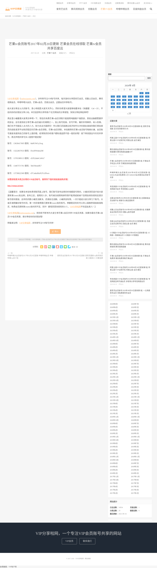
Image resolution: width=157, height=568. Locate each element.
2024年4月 (114, 350)
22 (141, 103)
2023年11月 (135, 357)
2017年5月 (135, 486)
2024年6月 (114, 347)
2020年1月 (135, 433)
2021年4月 (114, 410)
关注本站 (147, 3)
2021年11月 (135, 397)
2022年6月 (114, 387)
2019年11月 (135, 437)
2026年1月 (135, 314)
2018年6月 (114, 467)
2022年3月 (135, 390)
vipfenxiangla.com (28, 99)
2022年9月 (135, 380)
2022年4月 (114, 390)
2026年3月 (135, 311)
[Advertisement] (78, 29)
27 (130, 107)
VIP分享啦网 (13, 9)
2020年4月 (114, 430)
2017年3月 (135, 490)
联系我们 (87, 541)
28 (136, 107)
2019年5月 (135, 447)
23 (147, 103)
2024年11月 (135, 337)
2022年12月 (114, 377)
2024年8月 (114, 344)
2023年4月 (114, 370)
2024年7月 (135, 344)
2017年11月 (135, 477)
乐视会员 (108, 3)
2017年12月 (114, 477)
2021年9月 (135, 400)
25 (118, 107)
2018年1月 (135, 473)
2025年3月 (135, 331)
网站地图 (88, 559)
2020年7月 (135, 423)
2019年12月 (114, 437)
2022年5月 (135, 387)
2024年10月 (114, 340)
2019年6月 (114, 447)
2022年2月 (114, 394)
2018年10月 (114, 460)
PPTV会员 (83, 3)
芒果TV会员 (106, 9)
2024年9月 (135, 340)
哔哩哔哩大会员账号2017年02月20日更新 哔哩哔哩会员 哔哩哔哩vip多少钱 (30, 257)
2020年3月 (135, 430)
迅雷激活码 (119, 3)
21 (136, 103)
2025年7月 (135, 324)
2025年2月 (114, 334)
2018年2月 (114, 473)
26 (124, 107)
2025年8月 (114, 324)
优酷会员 (92, 9)
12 (124, 100)
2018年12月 (114, 457)
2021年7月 (135, 404)
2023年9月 (135, 360)
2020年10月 (114, 420)
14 (136, 100)
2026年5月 (135, 307)
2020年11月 (135, 417)
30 (147, 107)
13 (130, 100)
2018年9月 (135, 460)
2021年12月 (114, 397)
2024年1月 (135, 354)
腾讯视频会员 (77, 9)
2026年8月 (114, 304)
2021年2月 (114, 413)
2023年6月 (114, 367)
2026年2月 (114, 314)
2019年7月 (135, 443)
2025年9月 (135, 321)
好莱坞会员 (71, 3)
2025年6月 (114, 327)
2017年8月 (114, 483)
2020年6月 (114, 427)
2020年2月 (114, 433)
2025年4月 (114, 331)
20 (130, 103)
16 (147, 100)
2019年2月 (114, 453)
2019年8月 (114, 443)
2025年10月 (114, 321)
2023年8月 (114, 364)
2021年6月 (114, 407)
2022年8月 (114, 384)
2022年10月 (114, 380)
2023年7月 (135, 364)
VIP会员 (69, 541)
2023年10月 (114, 360)
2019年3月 (135, 450)
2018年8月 (114, 463)
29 (141, 107)
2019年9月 (135, 440)
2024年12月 (114, 337)
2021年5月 (135, 407)
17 (113, 103)
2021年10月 (114, 400)
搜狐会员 (59, 3)
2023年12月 (114, 357)
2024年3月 (135, 350)
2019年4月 (114, 450)
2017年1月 (135, 493)
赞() (56, 231)
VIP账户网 (13, 567)
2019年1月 (135, 453)
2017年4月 (114, 490)
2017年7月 (135, 483)
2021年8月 (114, 404)
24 (113, 107)
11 (118, 100)
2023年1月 (135, 374)
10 (113, 100)
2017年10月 (114, 480)
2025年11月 (135, 317)
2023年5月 (135, 367)
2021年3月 (135, 410)
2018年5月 (135, 467)
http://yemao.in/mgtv (15, 186)
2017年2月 (114, 493)
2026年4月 (114, 311)
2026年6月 (114, 307)
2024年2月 (114, 354)
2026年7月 (135, 304)
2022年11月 (135, 377)
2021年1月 (135, 413)
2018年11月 (135, 457)
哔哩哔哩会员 (122, 9)
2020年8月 (114, 423)
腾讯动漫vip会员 (133, 3)
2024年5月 (135, 347)
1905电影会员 (96, 3)
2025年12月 (114, 317)
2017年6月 (114, 486)
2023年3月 (135, 370)
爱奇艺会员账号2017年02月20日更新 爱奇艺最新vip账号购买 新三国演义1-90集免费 (80, 257)
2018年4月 (114, 470)
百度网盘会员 (139, 9)
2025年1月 (135, 334)
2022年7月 (135, 384)
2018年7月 (135, 463)
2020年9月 (135, 420)
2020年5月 (135, 427)
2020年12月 (114, 417)
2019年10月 (114, 440)
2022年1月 (135, 394)
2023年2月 (114, 374)
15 (141, 100)
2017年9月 (135, 480)
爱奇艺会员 (61, 9)
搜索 (109, 74)
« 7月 (129, 113)
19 (124, 103)
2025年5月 (135, 327)
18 (118, 103)
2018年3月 (135, 470)
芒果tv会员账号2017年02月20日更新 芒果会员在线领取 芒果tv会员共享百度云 (67, 239)
